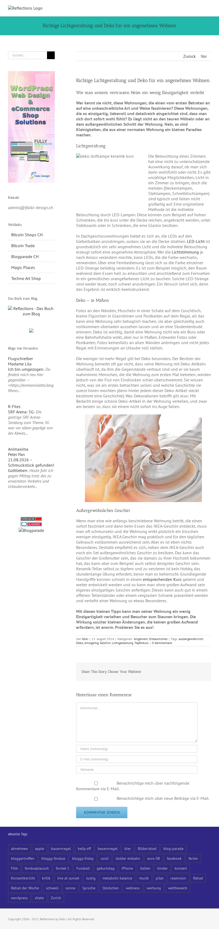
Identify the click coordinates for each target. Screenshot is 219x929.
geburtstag (106, 868)
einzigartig (91, 643)
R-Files (14, 406)
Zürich (56, 897)
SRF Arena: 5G (21, 411)
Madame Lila (20, 363)
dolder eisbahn (128, 858)
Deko (79, 643)
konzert (181, 868)
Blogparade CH (25, 256)
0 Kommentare (162, 643)
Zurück (189, 56)
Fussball (83, 868)
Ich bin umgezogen (25, 369)
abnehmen (19, 848)
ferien (193, 858)
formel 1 (62, 868)
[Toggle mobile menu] (209, 8)
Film (14, 868)
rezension (178, 878)
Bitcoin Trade (23, 245)
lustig (91, 878)
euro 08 (153, 858)
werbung (154, 887)
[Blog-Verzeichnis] (31, 525)
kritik (46, 878)
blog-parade (173, 848)
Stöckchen (110, 887)
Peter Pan (16, 454)
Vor (204, 56)
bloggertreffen (22, 858)
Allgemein (141, 639)
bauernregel (61, 848)
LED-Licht (196, 241)
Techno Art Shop (26, 278)
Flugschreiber (20, 358)
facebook (174, 858)
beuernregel (108, 848)
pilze (159, 878)
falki (85, 639)
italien (145, 868)
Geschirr (105, 643)
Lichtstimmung (185, 252)
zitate (39, 897)
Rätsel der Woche (25, 887)
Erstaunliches (158, 639)
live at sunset (68, 878)
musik (144, 878)
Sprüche (88, 887)
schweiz (52, 887)
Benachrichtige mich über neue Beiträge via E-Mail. (163, 798)
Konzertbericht (23, 878)
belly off (84, 848)
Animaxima (18, 449)
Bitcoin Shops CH (27, 234)
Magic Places (23, 267)
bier (127, 848)
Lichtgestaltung (122, 643)
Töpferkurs (141, 643)
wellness (133, 887)
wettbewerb (177, 887)
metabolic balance (117, 878)
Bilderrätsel (147, 848)
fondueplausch (37, 868)
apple (39, 848)
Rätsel (198, 878)
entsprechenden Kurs (162, 579)
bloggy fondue (53, 858)
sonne (70, 887)
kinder (162, 868)
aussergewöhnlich (191, 639)
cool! (105, 858)
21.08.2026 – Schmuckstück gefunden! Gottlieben (31, 465)
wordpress (19, 897)
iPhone (127, 868)
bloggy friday (83, 858)
